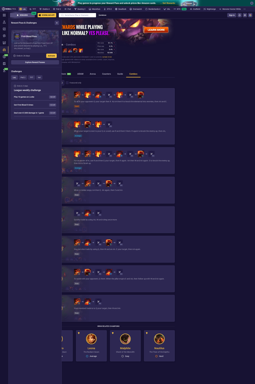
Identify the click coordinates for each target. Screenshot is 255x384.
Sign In (232, 15)
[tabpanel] (35, 100)
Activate (51, 56)
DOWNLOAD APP (48, 15)
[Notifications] (239, 15)
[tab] (64, 74)
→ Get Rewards (167, 3)
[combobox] (77, 15)
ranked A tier (107, 57)
